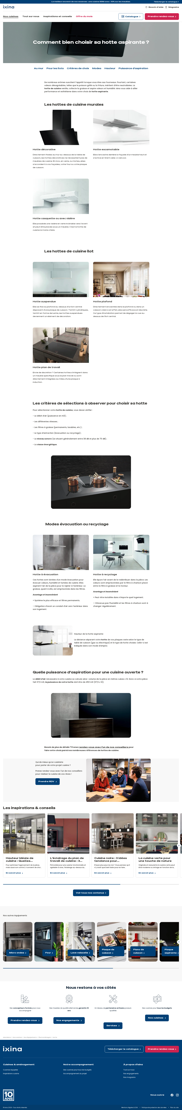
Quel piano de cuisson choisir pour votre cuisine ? (142, 925)
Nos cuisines (156, 1018)
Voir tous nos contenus (90, 893)
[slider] (91, 885)
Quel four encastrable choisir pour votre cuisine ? (48, 925)
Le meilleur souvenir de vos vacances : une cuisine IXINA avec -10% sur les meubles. (91, 1)
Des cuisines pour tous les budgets (77, 1070)
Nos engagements (68, 1020)
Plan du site (174, 1108)
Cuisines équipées (10, 1070)
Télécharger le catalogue (165, 2)
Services (112, 1026)
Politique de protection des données (154, 1108)
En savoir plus (13, 873)
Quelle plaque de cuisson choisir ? (109, 925)
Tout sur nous (128, 1070)
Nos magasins (129, 1077)
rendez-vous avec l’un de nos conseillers (103, 747)
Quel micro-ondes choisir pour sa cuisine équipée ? (15, 925)
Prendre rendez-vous (24, 1020)
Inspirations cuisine (11, 1073)
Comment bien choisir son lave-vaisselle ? (78, 925)
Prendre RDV (46, 782)
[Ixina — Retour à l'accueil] (8, 6)
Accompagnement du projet (75, 1073)
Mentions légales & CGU (129, 1108)
